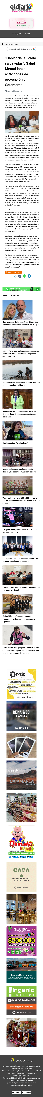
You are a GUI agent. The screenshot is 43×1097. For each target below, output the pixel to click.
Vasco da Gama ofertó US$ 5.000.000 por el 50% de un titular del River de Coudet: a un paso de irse (21, 500)
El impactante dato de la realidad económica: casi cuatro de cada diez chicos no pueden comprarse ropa (20, 353)
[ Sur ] (32, 26)
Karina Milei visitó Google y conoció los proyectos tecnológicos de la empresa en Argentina (18, 619)
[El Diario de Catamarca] (21, 8)
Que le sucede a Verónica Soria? (15, 443)
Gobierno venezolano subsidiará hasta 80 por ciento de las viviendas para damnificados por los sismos (20, 414)
